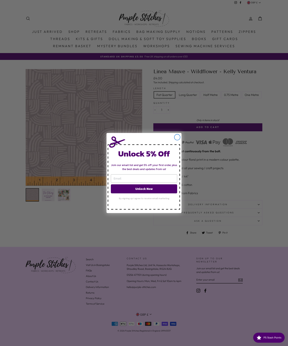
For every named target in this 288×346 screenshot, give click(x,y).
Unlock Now (144, 189)
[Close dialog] (177, 137)
